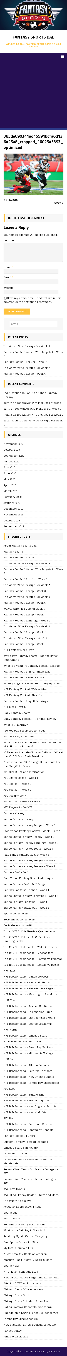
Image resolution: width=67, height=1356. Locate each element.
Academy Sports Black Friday (22, 1206)
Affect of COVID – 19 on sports (22, 1283)
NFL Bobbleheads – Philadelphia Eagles (29, 988)
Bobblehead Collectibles (19, 919)
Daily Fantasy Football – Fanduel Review (30, 719)
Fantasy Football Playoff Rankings (26, 701)
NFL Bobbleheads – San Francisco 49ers (29, 1017)
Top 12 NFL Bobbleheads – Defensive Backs (31, 964)
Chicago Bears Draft (16, 1295)
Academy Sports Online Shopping (25, 1236)
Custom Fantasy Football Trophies (26, 1142)
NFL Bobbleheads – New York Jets (25, 1112)
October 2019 (12, 520)
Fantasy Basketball (16, 872)
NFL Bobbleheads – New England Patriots (30, 1106)
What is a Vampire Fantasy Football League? (32, 666)
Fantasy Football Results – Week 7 (26, 362)
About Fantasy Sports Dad (20, 546)
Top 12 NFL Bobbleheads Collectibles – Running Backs (28, 939)
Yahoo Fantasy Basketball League (25, 884)
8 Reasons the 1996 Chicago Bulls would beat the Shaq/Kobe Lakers (33, 764)
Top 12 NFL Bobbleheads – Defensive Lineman (33, 959)
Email (8, 277)
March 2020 (11, 491)
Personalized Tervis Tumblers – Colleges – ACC (31, 1181)
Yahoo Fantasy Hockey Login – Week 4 (28, 848)
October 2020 (12, 449)
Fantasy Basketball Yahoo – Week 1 (26, 890)
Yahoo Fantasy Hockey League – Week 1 (29, 825)
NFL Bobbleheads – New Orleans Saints (29, 1077)
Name (8, 267)
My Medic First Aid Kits (18, 1248)
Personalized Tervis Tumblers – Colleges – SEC (31, 1171)
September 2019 (14, 526)
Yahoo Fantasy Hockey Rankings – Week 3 (31, 843)
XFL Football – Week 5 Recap (22, 801)
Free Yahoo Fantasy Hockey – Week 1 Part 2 (32, 831)
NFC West (10, 1000)
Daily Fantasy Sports (17, 713)
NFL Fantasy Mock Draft (19, 650)
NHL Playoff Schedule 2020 (21, 1271)
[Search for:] (34, 324)
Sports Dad (11, 1212)
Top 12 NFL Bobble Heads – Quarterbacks (30, 931)
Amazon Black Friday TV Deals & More (28, 1260)
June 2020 (10, 473)
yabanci (9, 420)
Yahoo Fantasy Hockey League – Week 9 (29, 866)
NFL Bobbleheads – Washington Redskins (30, 994)
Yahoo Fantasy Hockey (18, 819)
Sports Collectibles (16, 913)
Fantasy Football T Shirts (20, 1136)
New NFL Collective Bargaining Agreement (31, 1277)
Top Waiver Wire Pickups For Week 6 (27, 597)
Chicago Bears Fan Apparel (21, 1147)
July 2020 (9, 467)
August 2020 (11, 461)
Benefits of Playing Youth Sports (24, 1224)
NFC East (9, 970)
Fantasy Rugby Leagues (19, 736)
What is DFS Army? (16, 725)
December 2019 (13, 508)
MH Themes (55, 1351)
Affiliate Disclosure (16, 1336)
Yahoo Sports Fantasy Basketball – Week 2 (31, 896)
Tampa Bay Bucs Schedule (21, 1319)
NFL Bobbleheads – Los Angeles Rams (28, 1012)
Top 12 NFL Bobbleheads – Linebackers (28, 953)
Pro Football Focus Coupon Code (25, 730)
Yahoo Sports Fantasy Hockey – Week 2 (29, 837)
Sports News (11, 1265)
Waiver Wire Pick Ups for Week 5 (24, 608)
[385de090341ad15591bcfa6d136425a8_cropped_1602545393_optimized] (33, 193)
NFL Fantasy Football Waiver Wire (25, 689)
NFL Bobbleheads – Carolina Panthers (28, 1071)
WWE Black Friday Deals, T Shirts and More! (31, 1195)
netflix (8, 414)
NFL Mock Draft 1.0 (15, 707)
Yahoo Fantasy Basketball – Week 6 (26, 907)
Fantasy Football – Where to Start (25, 677)
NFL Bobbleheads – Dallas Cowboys (26, 976)
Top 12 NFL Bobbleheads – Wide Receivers (30, 947)
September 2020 (14, 455)
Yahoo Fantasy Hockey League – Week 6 (29, 860)
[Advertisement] (33, 95)
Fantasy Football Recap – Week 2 (25, 632)
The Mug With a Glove (17, 1201)
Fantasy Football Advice (19, 557)
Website (9, 288)
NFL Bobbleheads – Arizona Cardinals (28, 1006)
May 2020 (9, 479)
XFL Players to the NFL (18, 807)
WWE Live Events (14, 1189)
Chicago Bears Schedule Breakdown (27, 1301)
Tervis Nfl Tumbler (15, 1153)
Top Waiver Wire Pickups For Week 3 (27, 626)
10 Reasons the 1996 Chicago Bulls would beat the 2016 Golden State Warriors (33, 754)
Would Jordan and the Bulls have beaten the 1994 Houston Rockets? (32, 744)
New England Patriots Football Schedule (30, 1324)
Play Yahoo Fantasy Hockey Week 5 (26, 854)
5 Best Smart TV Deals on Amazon (25, 1254)
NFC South (10, 1059)
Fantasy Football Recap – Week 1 (25, 644)
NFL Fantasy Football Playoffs (23, 695)
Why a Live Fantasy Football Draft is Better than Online (31, 658)
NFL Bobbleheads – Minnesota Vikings (28, 1053)
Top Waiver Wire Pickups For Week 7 (27, 368)
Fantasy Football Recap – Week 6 (25, 373)
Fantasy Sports (13, 551)
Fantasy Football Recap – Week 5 (25, 602)
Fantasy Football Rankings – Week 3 (27, 620)
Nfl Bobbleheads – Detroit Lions (24, 1041)
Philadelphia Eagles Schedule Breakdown (31, 1313)
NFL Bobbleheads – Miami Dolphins (26, 1100)
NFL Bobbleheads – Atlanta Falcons (26, 1065)
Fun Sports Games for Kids (21, 1242)
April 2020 (10, 485)
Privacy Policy (13, 1330)
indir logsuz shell (15, 393)
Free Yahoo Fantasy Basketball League (29, 878)
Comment (10, 240)
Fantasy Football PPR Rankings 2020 (27, 671)
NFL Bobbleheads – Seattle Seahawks (28, 1024)
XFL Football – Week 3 (17, 789)
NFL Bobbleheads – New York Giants (27, 982)
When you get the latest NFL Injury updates (32, 683)
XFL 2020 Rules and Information (24, 772)
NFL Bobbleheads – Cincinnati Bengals (28, 1130)
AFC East (9, 1088)
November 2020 (13, 444)
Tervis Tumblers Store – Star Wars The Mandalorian (28, 1161)
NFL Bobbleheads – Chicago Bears (25, 1035)
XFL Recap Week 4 (15, 795)
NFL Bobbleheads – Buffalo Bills (24, 1094)
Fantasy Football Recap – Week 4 (25, 614)
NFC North (10, 1029)
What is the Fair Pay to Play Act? (24, 1230)
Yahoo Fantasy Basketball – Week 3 (26, 902)
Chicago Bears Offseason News (24, 1289)
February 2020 (13, 497)
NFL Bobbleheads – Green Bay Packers (28, 1047)
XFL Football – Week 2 (17, 784)
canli (7, 408)
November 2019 (13, 514)
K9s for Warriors (14, 1218)
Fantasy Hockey (14, 813)
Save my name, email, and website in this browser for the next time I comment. (32, 300)
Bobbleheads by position (19, 925)
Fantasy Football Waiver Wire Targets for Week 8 (33, 354)
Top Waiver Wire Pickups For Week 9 (27, 346)
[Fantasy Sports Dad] (33, 28)
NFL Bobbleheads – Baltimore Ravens (28, 1124)
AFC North (10, 1118)
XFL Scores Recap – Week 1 (21, 778)
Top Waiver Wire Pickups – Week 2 (25, 638)
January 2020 (12, 503)
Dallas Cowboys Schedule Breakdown (28, 1307)
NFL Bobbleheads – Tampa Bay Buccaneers (31, 1083)
